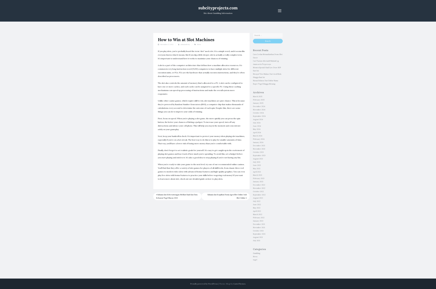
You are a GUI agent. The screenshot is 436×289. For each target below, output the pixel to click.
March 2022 (257, 214)
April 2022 (257, 211)
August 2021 (258, 237)
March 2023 (257, 175)
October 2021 (258, 231)
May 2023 (256, 169)
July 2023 (256, 162)
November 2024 (259, 110)
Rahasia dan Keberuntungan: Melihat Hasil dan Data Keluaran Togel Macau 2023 (176, 196)
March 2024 (257, 136)
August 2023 (258, 159)
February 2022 (258, 218)
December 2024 (259, 106)
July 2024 (256, 123)
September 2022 (259, 195)
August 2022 (258, 198)
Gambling (256, 253)
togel (255, 260)
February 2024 (258, 139)
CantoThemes (239, 284)
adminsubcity (185, 44)
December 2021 (259, 224)
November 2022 (259, 188)
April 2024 (257, 133)
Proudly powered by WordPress (204, 284)
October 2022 (258, 192)
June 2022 (257, 205)
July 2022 (256, 201)
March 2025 (257, 97)
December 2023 (259, 146)
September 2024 (259, 116)
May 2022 (256, 208)
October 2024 (258, 113)
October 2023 (258, 152)
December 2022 (259, 185)
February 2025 (259, 100)
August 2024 (258, 119)
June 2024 (257, 126)
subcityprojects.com (218, 7)
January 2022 (258, 221)
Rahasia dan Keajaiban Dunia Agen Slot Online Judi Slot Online (227, 196)
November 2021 (259, 228)
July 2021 (256, 241)
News (199, 44)
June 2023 (257, 165)
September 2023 (259, 155)
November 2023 (259, 149)
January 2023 (258, 182)
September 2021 (259, 234)
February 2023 (258, 178)
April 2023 (257, 172)
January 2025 (258, 103)
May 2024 (256, 129)
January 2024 (258, 142)
